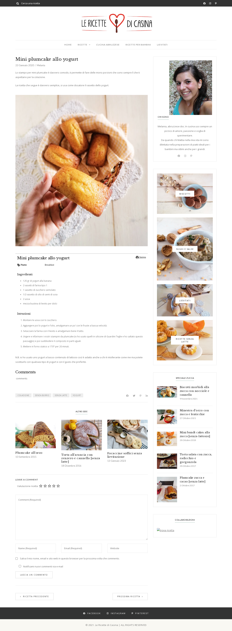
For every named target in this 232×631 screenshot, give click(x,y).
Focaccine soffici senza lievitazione (124, 455)
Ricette (82, 44)
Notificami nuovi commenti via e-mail (43, 566)
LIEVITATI (162, 44)
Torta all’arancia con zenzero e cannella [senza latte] (80, 458)
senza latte (61, 395)
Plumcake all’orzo (28, 452)
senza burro (42, 395)
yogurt (77, 395)
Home (68, 44)
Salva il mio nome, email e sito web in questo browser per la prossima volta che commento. (70, 558)
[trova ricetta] (185, 530)
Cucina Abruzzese (108, 44)
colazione (23, 395)
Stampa (142, 257)
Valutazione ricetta (27, 486)
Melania (41, 65)
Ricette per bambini (138, 44)
